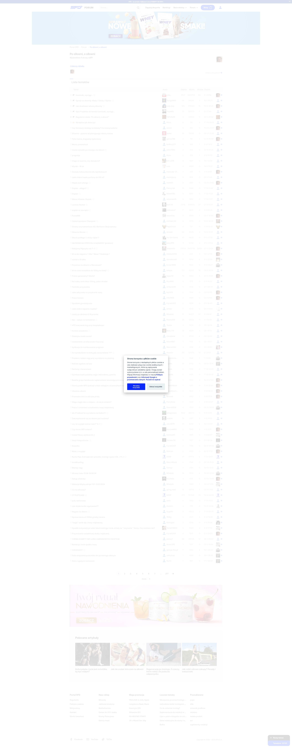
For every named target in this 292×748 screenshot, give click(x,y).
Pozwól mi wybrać (153, 380)
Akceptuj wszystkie (136, 386)
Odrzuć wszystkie (155, 387)
